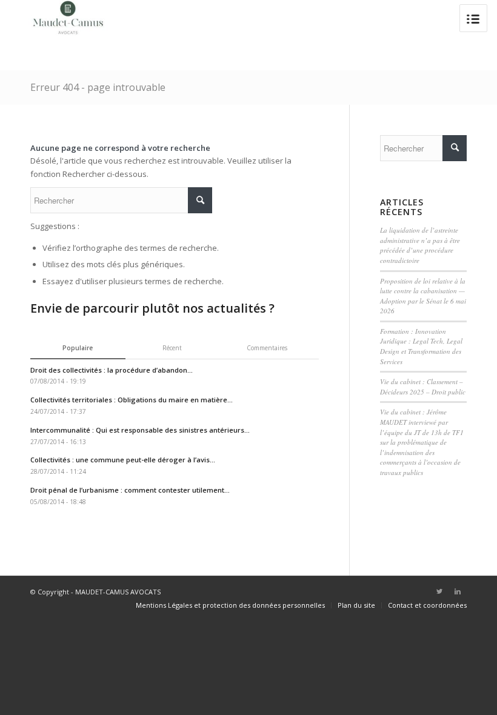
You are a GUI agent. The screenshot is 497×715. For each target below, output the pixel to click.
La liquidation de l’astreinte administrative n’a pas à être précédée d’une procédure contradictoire (420, 245)
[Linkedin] (458, 591)
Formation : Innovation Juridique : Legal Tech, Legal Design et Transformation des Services (421, 346)
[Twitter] (439, 591)
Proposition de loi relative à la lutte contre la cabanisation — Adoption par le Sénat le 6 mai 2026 (423, 296)
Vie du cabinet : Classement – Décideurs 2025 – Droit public (422, 386)
